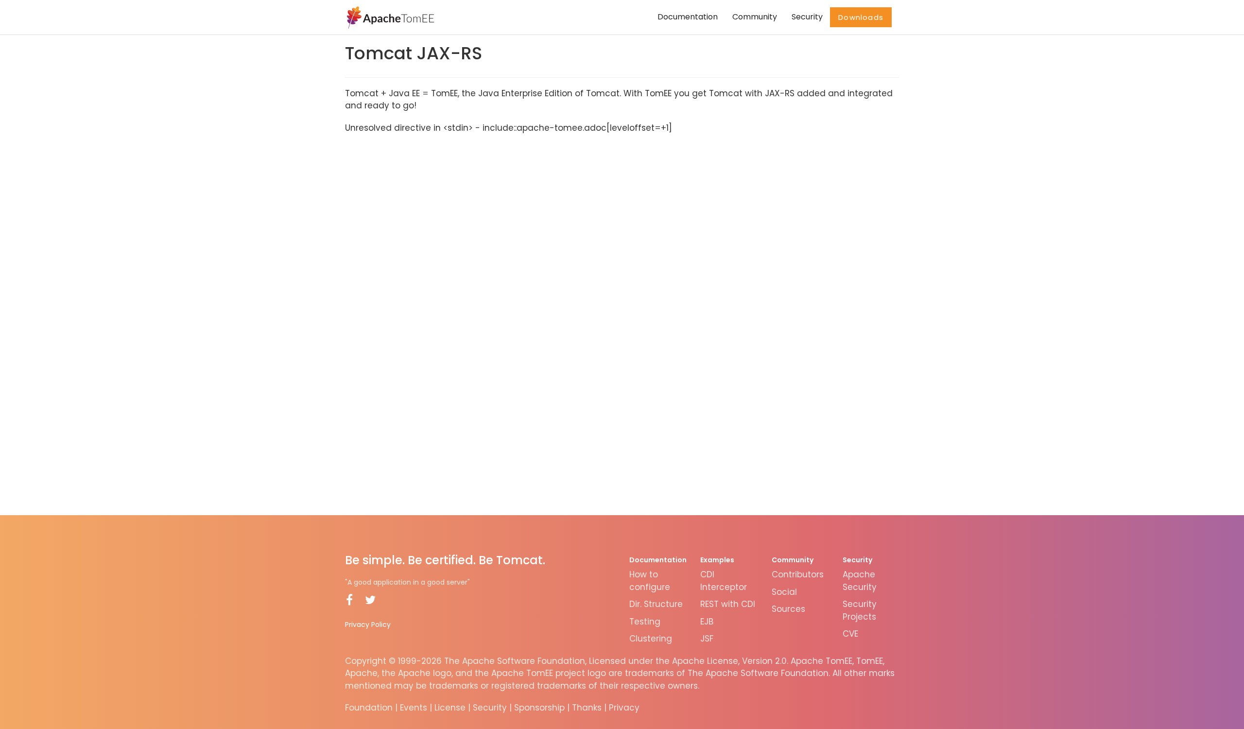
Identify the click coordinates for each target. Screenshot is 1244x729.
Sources (788, 609)
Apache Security (860, 581)
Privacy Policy (368, 624)
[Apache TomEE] (389, 17)
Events (413, 707)
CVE (850, 634)
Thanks (587, 707)
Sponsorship (539, 707)
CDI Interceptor (723, 581)
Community (754, 16)
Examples (717, 560)
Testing (644, 621)
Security (807, 16)
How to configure (649, 581)
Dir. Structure (656, 604)
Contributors (798, 574)
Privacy (624, 707)
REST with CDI (727, 604)
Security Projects (860, 610)
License (450, 707)
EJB (706, 621)
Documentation (687, 16)
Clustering (650, 638)
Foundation (369, 707)
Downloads (860, 17)
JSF (706, 638)
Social (784, 592)
